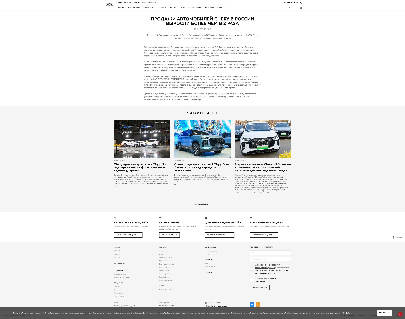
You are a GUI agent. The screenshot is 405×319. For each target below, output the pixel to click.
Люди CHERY (163, 261)
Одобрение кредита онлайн (217, 235)
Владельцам (161, 7)
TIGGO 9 (117, 251)
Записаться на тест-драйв (126, 235)
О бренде (162, 254)
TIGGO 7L (117, 254)
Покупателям (148, 7)
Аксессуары (163, 251)
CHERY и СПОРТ (165, 270)
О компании (209, 7)
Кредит (207, 254)
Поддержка (118, 293)
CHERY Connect (119, 296)
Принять (382, 313)
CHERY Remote (164, 267)
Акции (182, 7)
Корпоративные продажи (262, 235)
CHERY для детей (165, 280)
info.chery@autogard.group (217, 306)
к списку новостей (201, 204)
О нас (207, 263)
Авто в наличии (133, 7)
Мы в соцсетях (210, 267)
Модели (121, 7)
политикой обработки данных (49, 313)
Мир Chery (173, 7)
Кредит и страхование (122, 277)
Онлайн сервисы (194, 7)
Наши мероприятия (166, 274)
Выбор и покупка (120, 274)
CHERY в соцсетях (165, 257)
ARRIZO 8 (117, 257)
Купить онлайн (167, 235)
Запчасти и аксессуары (122, 290)
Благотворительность (167, 264)
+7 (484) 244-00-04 (214, 303)
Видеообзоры (164, 277)
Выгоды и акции (165, 289)
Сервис (116, 286)
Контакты (221, 7)
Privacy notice (399, 237)
